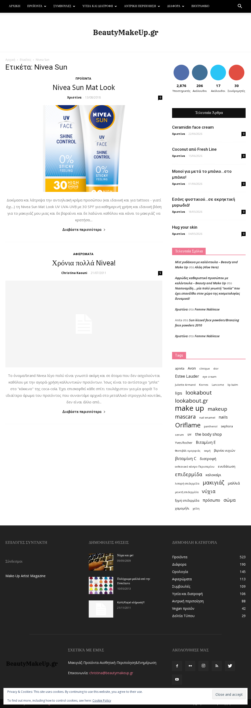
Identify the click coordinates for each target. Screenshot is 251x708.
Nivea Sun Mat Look (84, 88)
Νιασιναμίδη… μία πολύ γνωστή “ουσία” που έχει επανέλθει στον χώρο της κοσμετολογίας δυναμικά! (207, 293)
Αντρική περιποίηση (140, 6)
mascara (185, 416)
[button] (240, 6)
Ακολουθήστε (201, 66)
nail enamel (207, 417)
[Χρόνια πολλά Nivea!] (83, 324)
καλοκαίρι (213, 474)
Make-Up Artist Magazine (25, 575)
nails (223, 417)
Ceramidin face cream (193, 127)
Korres (203, 384)
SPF (189, 434)
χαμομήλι (182, 508)
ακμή (207, 450)
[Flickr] (190, 666)
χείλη (196, 508)
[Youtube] (177, 679)
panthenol (210, 426)
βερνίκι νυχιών (224, 450)
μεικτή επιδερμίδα (187, 492)
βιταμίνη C (185, 458)
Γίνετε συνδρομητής (238, 68)
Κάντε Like (181, 66)
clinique (204, 368)
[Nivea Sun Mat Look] (83, 148)
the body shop (208, 434)
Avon (192, 368)
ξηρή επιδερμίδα (187, 500)
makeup (217, 408)
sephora (227, 426)
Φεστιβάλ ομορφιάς (188, 450)
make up (189, 408)
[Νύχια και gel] (101, 562)
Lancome (218, 384)
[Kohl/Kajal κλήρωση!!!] (101, 609)
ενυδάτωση (226, 466)
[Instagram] (203, 666)
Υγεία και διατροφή (97, 6)
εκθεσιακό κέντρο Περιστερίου (194, 466)
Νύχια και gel (125, 555)
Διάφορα (173, 6)
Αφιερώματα (83, 254)
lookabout (199, 392)
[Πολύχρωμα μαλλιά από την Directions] (101, 585)
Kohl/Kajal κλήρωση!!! (131, 602)
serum (179, 434)
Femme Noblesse (207, 309)
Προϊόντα (34, 6)
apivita (179, 368)
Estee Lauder (187, 376)
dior (216, 368)
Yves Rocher (183, 443)
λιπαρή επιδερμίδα (187, 483)
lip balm (232, 384)
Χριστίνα (74, 97)
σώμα (230, 499)
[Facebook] (177, 666)
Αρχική (14, 6)
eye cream (209, 376)
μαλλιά (234, 483)
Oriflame (188, 425)
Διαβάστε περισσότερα (81, 230)
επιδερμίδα (188, 474)
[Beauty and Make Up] (125, 33)
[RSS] (217, 666)
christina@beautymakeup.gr (111, 673)
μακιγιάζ (213, 482)
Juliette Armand (185, 384)
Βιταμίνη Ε (206, 442)
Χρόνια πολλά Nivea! (84, 263)
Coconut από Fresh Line (194, 149)
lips (178, 393)
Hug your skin (184, 227)
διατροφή (208, 458)
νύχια (208, 491)
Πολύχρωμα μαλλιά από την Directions (133, 581)
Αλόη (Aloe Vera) (207, 267)
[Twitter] (230, 666)
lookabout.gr (191, 400)
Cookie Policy (101, 700)
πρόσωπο (211, 500)
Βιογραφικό (200, 6)
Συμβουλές (62, 6)
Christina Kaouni (74, 273)
